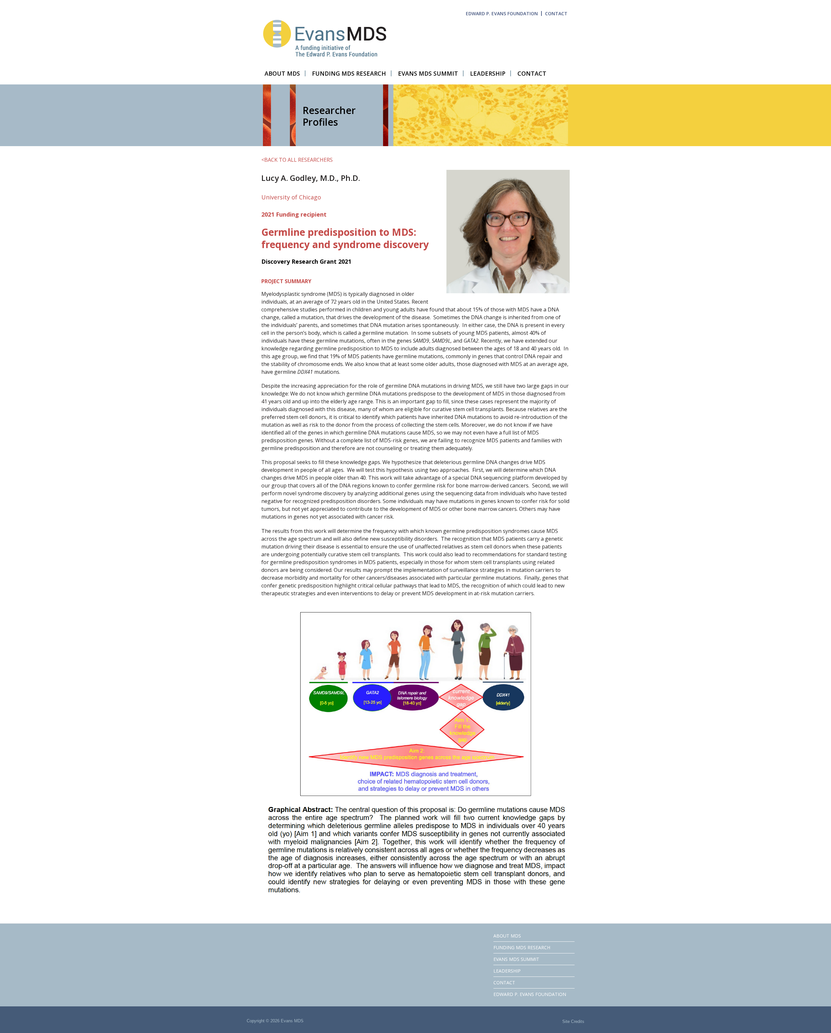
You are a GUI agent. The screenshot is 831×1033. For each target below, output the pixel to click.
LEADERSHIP (507, 971)
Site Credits (573, 1021)
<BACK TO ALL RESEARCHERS (297, 159)
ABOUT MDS (507, 936)
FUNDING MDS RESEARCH (521, 947)
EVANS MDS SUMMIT (516, 959)
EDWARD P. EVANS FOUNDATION (502, 13)
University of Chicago (291, 197)
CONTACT (556, 13)
